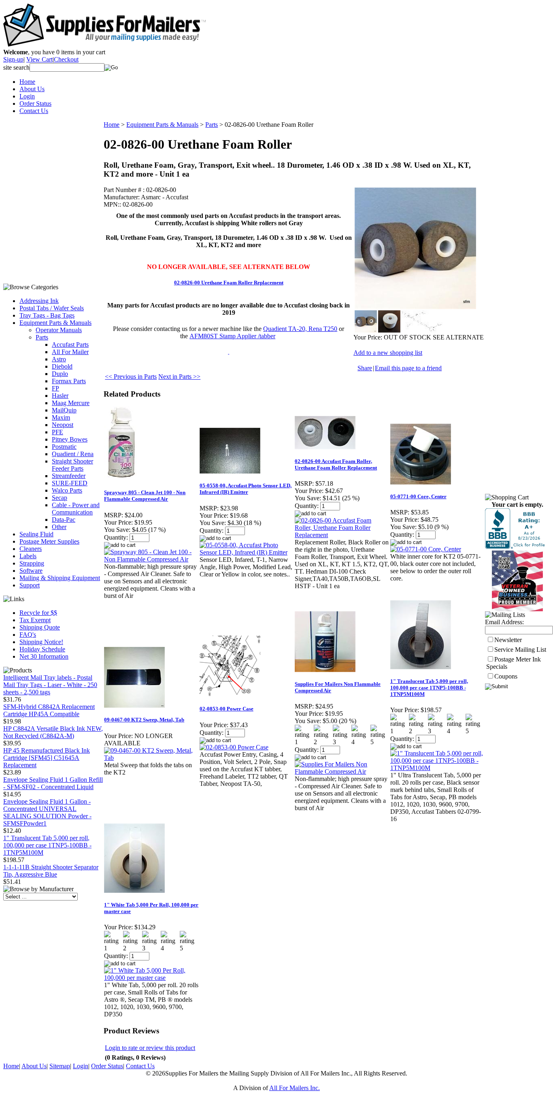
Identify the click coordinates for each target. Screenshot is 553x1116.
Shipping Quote (39, 627)
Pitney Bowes (69, 439)
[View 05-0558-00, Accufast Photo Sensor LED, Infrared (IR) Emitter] (247, 552)
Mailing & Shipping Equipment (59, 577)
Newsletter (508, 639)
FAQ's (27, 634)
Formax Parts (69, 381)
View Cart (39, 59)
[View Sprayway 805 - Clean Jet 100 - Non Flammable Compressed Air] (151, 559)
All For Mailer (70, 351)
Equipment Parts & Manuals (55, 322)
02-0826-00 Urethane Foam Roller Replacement (228, 283)
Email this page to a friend (408, 368)
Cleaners (30, 548)
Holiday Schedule (42, 649)
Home (27, 81)
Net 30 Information (43, 656)
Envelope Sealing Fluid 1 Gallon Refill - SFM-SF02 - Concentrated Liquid (53, 783)
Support (29, 585)
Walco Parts (67, 490)
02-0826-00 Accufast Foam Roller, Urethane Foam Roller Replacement (336, 464)
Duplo (60, 373)
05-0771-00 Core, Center (418, 496)
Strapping (31, 563)
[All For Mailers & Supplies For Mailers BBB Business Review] (516, 546)
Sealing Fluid (36, 534)
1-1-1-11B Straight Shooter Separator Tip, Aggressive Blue (50, 871)
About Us (32, 88)
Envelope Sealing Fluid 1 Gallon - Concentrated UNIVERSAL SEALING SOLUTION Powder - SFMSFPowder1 (47, 812)
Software (31, 570)
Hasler (60, 395)
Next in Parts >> (179, 376)
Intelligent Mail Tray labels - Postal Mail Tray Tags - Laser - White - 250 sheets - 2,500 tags (50, 685)
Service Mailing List (520, 649)
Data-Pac (63, 519)
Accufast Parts (70, 344)
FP (55, 388)
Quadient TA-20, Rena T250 (300, 328)
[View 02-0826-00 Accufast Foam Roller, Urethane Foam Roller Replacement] (342, 534)
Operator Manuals (59, 329)
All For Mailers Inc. (294, 1087)
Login (27, 96)
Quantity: (116, 537)
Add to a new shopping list (387, 352)
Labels (27, 556)
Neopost (62, 424)
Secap (59, 497)
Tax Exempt (35, 620)
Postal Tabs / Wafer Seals (51, 308)
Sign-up (13, 59)
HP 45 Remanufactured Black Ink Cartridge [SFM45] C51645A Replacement (46, 757)
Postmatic (64, 446)
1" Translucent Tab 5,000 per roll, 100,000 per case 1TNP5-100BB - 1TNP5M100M (47, 845)
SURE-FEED (69, 483)
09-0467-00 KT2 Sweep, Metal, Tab (144, 720)
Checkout (66, 59)
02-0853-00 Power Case (226, 709)
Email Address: (504, 622)
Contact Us (33, 110)
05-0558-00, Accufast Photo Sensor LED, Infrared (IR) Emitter (245, 488)
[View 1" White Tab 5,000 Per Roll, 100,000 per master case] (151, 977)
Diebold (62, 366)
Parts (42, 337)
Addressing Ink (39, 300)
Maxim (61, 417)
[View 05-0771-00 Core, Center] (425, 549)
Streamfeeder (68, 475)
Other (59, 526)
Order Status (35, 103)
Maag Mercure (70, 402)
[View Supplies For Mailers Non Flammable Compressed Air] (342, 771)
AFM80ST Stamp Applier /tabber (232, 336)
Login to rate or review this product (150, 1047)
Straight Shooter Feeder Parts (72, 465)
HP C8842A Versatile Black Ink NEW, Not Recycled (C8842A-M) (53, 732)
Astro (59, 359)
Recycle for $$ (38, 612)
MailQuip (64, 410)
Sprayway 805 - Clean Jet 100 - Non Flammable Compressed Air (144, 495)
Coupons (505, 676)
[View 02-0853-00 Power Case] (234, 747)
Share (364, 368)
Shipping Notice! (41, 641)
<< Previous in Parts (131, 376)
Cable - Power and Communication (76, 508)
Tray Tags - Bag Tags (46, 315)
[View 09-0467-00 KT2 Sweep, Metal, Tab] (151, 757)
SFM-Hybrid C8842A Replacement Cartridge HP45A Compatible (49, 710)
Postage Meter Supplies (49, 541)
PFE (57, 432)
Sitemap (59, 1066)
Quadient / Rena (73, 453)
